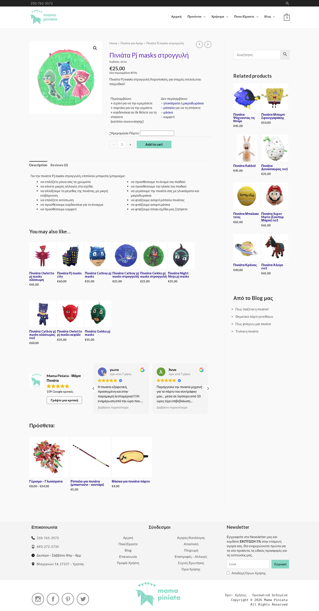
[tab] (38, 165)
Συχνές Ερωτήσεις (191, 563)
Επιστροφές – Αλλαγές (191, 556)
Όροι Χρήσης (191, 569)
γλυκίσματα (171, 103)
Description (38, 165)
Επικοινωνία (128, 556)
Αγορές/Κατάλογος (191, 538)
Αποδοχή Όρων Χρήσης (249, 573)
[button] (208, 388)
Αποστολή (191, 544)
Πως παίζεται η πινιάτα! (252, 309)
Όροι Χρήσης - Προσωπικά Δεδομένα (256, 595)
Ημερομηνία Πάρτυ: (124, 133)
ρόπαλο (169, 108)
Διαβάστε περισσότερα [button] (113, 407)
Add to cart (154, 144)
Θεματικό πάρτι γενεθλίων (254, 316)
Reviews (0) (59, 165)
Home (113, 43)
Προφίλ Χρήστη (128, 563)
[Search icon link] (287, 3)
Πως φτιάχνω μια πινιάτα (253, 324)
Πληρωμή (191, 550)
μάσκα (168, 112)
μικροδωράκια (193, 103)
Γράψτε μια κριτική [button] (64, 400)
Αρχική (128, 538)
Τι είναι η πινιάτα (246, 331)
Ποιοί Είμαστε (128, 544)
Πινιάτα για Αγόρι (131, 43)
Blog (128, 550)
